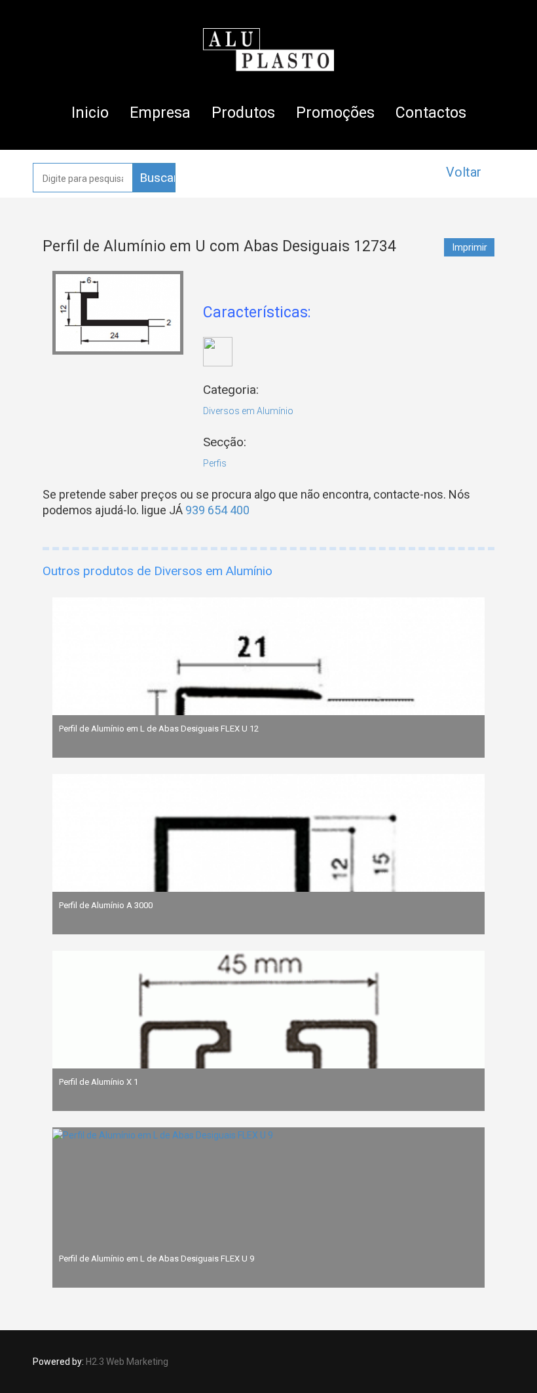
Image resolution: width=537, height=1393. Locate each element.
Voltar (463, 172)
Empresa (160, 113)
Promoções (335, 113)
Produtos (243, 113)
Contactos (431, 113)
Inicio (90, 113)
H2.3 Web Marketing (127, 1361)
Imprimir (470, 247)
